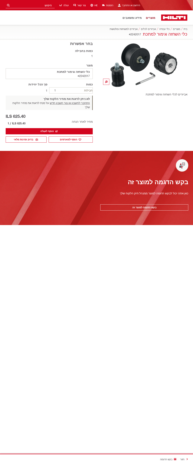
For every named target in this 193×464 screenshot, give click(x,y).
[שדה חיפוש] (8, 5)
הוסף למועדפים (68, 139)
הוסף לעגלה (47, 131)
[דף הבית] (174, 17)
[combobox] (30, 5)
